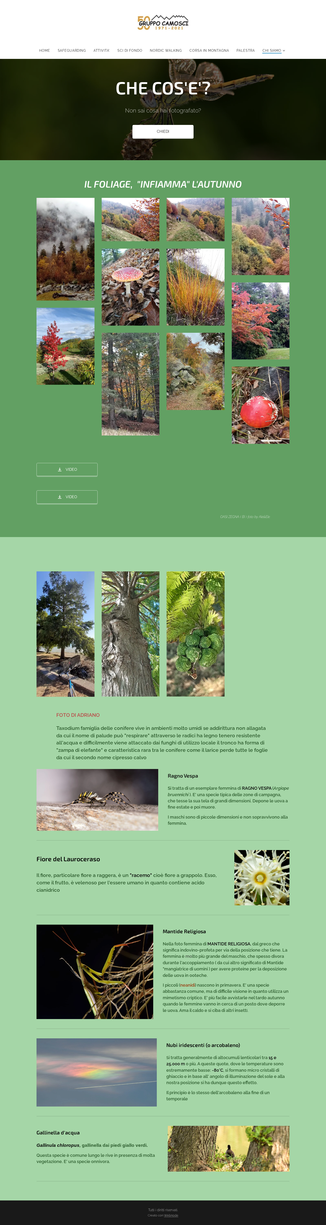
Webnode (171, 1215)
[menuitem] (46, 50)
